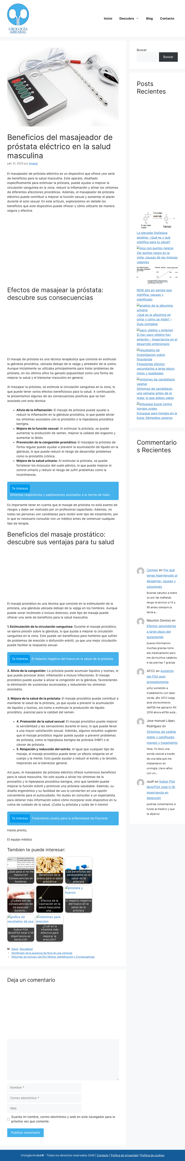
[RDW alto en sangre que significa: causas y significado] (157, 277)
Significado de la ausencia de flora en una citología (41, 952)
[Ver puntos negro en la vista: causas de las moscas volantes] (155, 248)
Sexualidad (26, 948)
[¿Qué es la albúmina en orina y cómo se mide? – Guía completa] (157, 308)
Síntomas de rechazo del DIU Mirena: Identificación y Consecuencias (53, 956)
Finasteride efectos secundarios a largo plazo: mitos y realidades (156, 368)
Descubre (126, 18)
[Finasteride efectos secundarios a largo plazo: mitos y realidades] (157, 355)
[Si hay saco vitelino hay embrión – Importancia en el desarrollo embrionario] (155, 330)
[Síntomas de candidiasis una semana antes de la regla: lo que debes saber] (157, 382)
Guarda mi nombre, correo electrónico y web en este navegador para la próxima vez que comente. (63, 1119)
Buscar (142, 50)
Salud (14, 948)
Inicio (108, 18)
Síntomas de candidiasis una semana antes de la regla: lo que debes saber (155, 393)
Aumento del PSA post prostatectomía (160, 676)
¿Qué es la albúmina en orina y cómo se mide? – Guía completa (154, 319)
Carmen (152, 570)
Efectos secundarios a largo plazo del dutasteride (161, 631)
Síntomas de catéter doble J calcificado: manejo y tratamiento (162, 737)
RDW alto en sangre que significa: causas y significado (154, 294)
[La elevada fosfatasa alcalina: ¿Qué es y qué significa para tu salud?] (157, 220)
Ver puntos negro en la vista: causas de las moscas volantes (157, 257)
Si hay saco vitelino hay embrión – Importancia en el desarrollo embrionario (157, 339)
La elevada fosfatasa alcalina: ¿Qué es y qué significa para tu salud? (153, 237)
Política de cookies (152, 1155)
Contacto (167, 18)
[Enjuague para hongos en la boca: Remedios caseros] (157, 406)
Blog (149, 18)
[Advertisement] (63, 251)
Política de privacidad (124, 1155)
